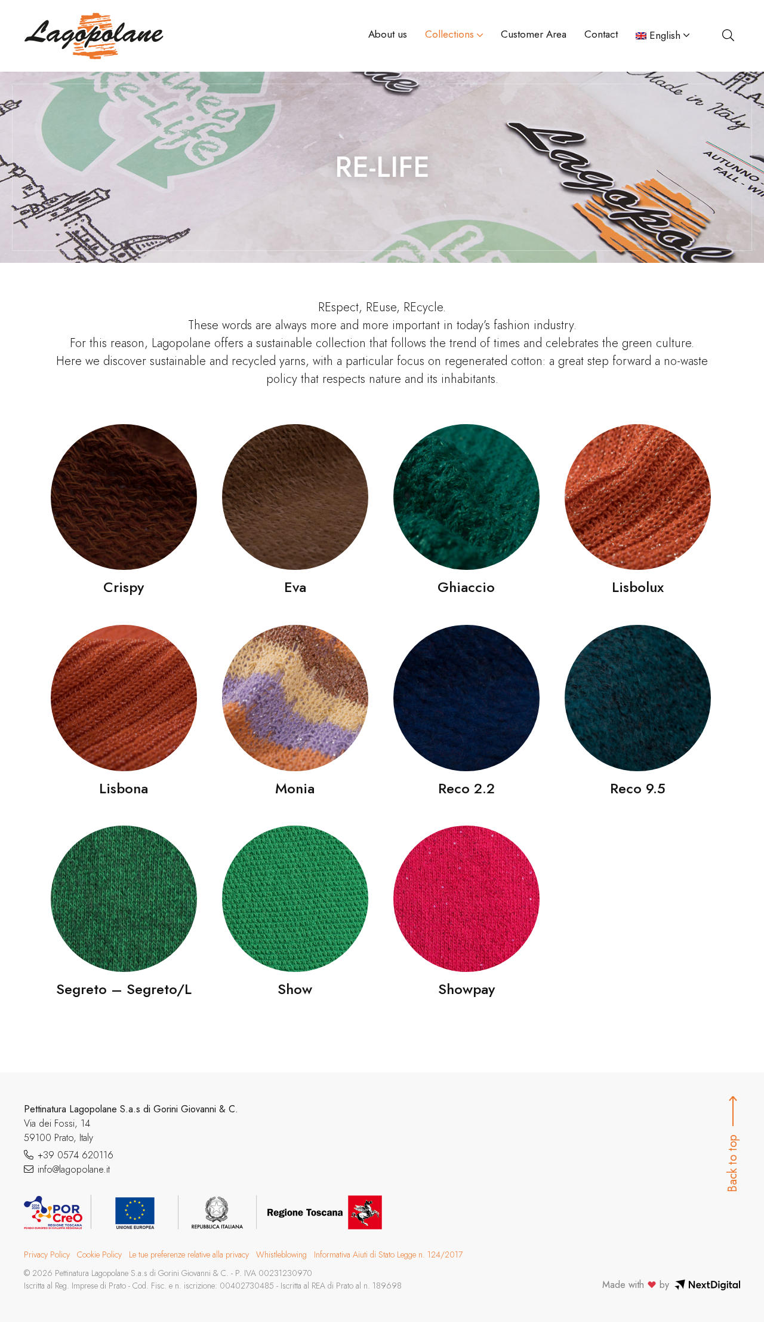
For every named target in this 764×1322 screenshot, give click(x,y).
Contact (601, 34)
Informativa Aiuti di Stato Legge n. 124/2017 (388, 1254)
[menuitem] (662, 36)
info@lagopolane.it (74, 1169)
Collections (449, 34)
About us (387, 34)
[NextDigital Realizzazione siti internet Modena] (707, 1285)
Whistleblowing (281, 1254)
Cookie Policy (99, 1254)
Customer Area (533, 34)
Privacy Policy (47, 1254)
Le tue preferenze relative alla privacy (189, 1254)
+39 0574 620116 (75, 1155)
